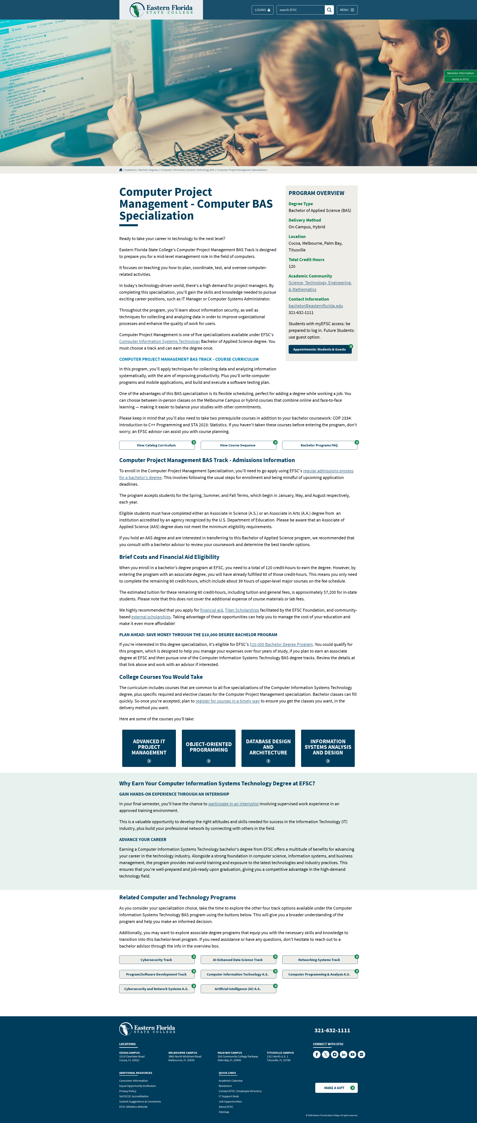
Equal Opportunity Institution (137, 1086)
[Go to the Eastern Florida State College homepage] (147, 1028)
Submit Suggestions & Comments (140, 1101)
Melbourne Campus (182, 1052)
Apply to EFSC (460, 79)
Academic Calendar (231, 1080)
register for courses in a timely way (228, 701)
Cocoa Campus (129, 1052)
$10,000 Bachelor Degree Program (281, 644)
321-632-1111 (332, 1030)
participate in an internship (233, 804)
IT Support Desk (229, 1096)
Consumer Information (133, 1080)
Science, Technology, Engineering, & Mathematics (320, 286)
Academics (130, 170)
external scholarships (151, 617)
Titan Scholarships (242, 610)
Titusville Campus (280, 1052)
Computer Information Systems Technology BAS (187, 170)
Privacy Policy (127, 1091)
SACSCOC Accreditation (134, 1096)
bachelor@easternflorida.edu (316, 306)
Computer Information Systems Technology (159, 341)
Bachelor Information (460, 73)
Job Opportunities (230, 1101)
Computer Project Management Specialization (242, 170)
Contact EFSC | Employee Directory (240, 1091)
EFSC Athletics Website (133, 1106)
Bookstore (225, 1086)
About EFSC (226, 1106)
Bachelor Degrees (148, 170)
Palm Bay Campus (230, 1052)
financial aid (211, 610)
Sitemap (224, 1112)
